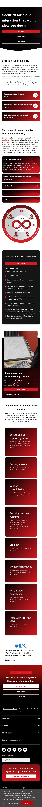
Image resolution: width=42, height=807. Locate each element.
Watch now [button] (21, 389)
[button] (21, 159)
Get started (21, 263)
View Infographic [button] (10, 394)
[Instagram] (20, 750)
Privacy (4, 788)
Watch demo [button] (21, 36)
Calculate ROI (10, 268)
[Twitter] (14, 750)
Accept (27, 803)
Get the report (10, 659)
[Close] (39, 792)
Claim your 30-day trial (17, 775)
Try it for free (21, 686)
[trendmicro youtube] (25, 750)
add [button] (37, 176)
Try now (21, 31)
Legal (23, 788)
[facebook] (9, 750)
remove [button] (37, 159)
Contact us (13, 41)
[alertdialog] (21, 798)
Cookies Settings (13, 803)
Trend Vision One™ (10, 709)
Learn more (19, 799)
